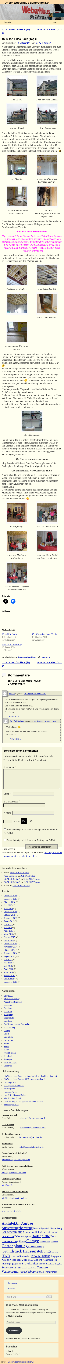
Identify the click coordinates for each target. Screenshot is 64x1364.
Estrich (54, 1236)
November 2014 (10, 947)
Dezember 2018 (10, 895)
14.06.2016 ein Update (19, 872)
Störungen (8, 1059)
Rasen (48, 1264)
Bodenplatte (9, 1018)
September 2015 (10, 918)
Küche (6, 1046)
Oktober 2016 (9, 902)
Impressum (12, 1283)
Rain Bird (8, 1056)
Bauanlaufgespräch (41, 1228)
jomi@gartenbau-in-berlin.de (14, 1172)
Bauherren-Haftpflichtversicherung (41, 1232)
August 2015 (9, 921)
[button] (17, 89)
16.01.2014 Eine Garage (12, 644)
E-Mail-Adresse (11, 801)
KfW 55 (36, 1256)
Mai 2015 (8, 927)
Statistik (24, 1268)
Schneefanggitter (56, 1264)
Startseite (7, 22)
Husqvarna (8, 1040)
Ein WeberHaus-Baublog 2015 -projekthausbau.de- (25, 1079)
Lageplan (56, 1256)
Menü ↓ (56, 22)
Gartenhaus (8, 1037)
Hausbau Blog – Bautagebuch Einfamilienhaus (23, 1101)
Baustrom (8, 1011)
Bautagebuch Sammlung (14, 1085)
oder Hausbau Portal (12, 1098)
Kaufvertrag (25, 1256)
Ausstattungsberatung (13, 1002)
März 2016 (8, 908)
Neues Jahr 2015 (19, 1259)
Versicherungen (10, 1062)
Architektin (11, 1223)
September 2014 (10, 953)
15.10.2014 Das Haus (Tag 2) (44, 634)
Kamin (6, 1043)
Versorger (8, 1065)
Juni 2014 (8, 963)
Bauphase (22, 657)
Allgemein (8, 995)
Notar (30, 1260)
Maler (6, 1050)
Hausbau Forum (10, 1092)
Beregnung (8, 1014)
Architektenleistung (12, 998)
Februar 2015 (9, 937)
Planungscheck (50, 1259)
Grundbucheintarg (36, 1246)
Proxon (42, 1264)
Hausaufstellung (36, 1251)
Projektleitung (10, 1053)
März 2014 (8, 972)
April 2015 (8, 931)
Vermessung (10, 1271)
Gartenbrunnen (45, 1241)
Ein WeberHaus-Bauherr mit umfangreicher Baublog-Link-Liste (31, 1076)
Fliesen (22, 1241)
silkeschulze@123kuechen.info (33, 1128)
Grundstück (12, 1251)
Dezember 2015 (10, 911)
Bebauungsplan (22, 1236)
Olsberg (37, 1259)
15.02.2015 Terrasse (31, 879)
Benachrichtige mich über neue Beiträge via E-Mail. (31, 840)
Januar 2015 (9, 940)
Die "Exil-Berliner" (43, 42)
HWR (6, 1256)
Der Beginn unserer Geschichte (17, 1024)
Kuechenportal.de (11, 1104)
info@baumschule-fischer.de (31, 1147)
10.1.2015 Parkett (27, 876)
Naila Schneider (10, 876)
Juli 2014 (7, 959)
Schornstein (9, 1267)
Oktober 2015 (9, 915)
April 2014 (8, 969)
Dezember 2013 (10, 982)
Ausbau (27, 1223)
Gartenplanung (15, 1245)
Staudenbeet (32, 1268)
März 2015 (8, 934)
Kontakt (11, 1288)
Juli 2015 (7, 924)
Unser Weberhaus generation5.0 (27, 2)
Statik (19, 1268)
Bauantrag (8, 1005)
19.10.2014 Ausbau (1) (49, 29)
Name (7, 793)
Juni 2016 (8, 905)
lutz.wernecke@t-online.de (30, 1137)
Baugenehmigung (13, 1232)
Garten (6, 1034)
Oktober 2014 (9, 950)
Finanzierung (9, 1027)
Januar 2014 (9, 978)
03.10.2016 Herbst (9, 634)
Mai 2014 (8, 966)
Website (7, 812)
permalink (46, 657)
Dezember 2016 (10, 899)
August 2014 (9, 956)
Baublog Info (9, 1089)
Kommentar (9, 767)
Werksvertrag (51, 1271)
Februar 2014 (9, 975)
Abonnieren (14, 1330)
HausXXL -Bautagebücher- (15, 1095)
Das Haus (31, 657)
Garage (7, 1030)
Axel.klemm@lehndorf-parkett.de (16, 1159)
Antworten (13, 716)
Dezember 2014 (10, 943)
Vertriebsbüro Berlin (31, 1271)
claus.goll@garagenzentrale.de (33, 1118)
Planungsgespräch (11, 1263)
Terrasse (42, 1267)
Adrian (12, 693)
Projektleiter (30, 1263)
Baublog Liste (9, 1082)
